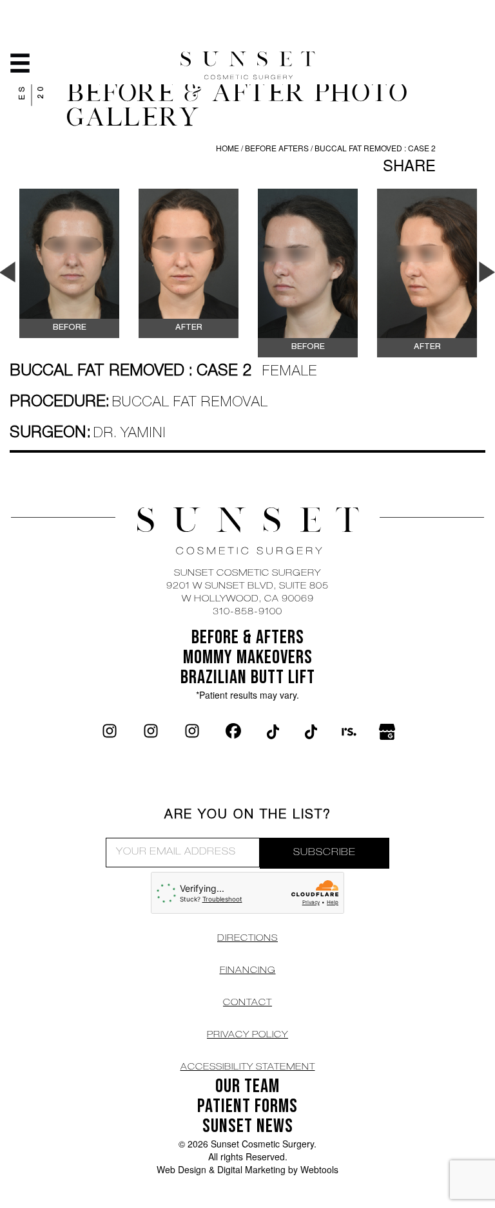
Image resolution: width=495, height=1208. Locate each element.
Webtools (319, 1169)
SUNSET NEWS (247, 1126)
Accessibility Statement (247, 1067)
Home (227, 147)
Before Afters (278, 147)
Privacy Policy (247, 1035)
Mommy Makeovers (248, 657)
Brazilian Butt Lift (247, 677)
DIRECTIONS (247, 938)
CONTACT (247, 1003)
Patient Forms (247, 1106)
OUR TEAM (247, 1086)
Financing (248, 971)
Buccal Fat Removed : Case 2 (375, 147)
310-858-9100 (247, 612)
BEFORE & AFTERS (247, 637)
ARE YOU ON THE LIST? (247, 815)
